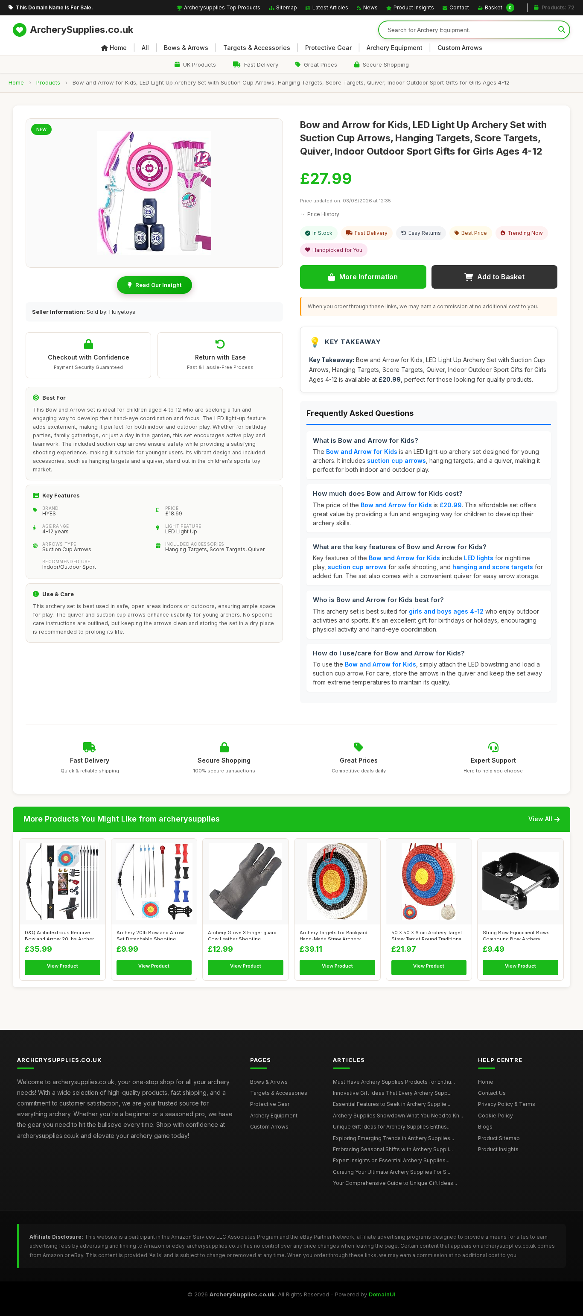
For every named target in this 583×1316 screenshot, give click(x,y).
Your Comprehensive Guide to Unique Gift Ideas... (395, 1183)
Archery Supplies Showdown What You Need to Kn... (398, 1115)
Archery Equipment (395, 47)
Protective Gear (328, 47)
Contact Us (492, 1093)
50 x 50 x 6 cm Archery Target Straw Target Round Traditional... (428, 935)
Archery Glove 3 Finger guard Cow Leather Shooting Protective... (242, 935)
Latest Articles (330, 7)
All (145, 47)
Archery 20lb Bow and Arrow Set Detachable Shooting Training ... (150, 935)
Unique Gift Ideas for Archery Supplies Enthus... (392, 1126)
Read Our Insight (158, 284)
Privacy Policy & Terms (506, 1104)
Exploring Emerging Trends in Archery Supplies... (393, 1138)
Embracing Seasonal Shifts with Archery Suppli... (393, 1149)
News (370, 7)
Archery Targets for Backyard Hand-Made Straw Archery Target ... (333, 935)
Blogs (485, 1126)
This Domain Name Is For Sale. (54, 7)
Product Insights (414, 7)
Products (48, 82)
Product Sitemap (499, 1138)
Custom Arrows (459, 47)
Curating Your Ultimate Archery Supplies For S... (391, 1172)
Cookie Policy (495, 1115)
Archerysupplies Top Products (222, 7)
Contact (459, 7)
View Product (62, 966)
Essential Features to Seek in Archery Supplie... (391, 1104)
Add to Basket (501, 276)
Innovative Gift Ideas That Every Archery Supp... (392, 1093)
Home (118, 47)
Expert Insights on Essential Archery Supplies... (391, 1160)
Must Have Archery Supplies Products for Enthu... (394, 1082)
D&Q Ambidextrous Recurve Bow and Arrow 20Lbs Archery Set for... (60, 935)
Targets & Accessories (256, 47)
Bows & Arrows (186, 47)
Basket (498, 7)
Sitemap (286, 7)
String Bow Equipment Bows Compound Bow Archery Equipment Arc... (516, 935)
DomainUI (382, 1294)
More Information (368, 276)
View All (540, 818)
